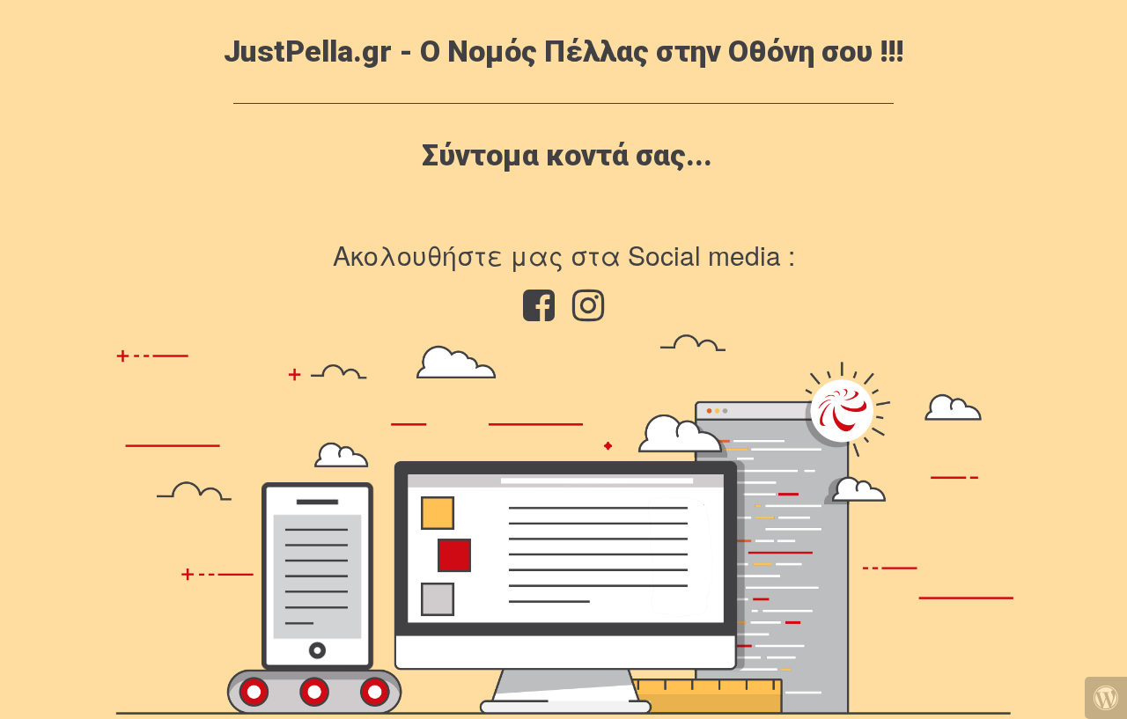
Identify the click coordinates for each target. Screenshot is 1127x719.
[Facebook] (539, 313)
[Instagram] (588, 313)
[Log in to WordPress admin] (1106, 698)
